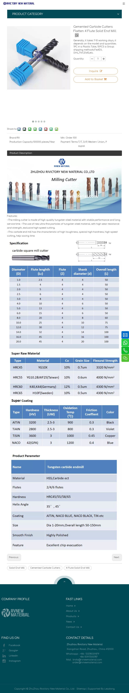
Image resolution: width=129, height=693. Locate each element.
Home (69, 606)
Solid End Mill (17, 568)
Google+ (13, 650)
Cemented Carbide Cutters (45, 568)
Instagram (15, 661)
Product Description (21, 153)
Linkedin (13, 656)
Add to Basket (94, 79)
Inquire (93, 71)
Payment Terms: (69, 142)
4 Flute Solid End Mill (78, 568)
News (69, 622)
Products (71, 616)
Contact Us (73, 627)
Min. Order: (67, 138)
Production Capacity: (21, 142)
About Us (72, 611)
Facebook (14, 645)
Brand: (13, 138)
